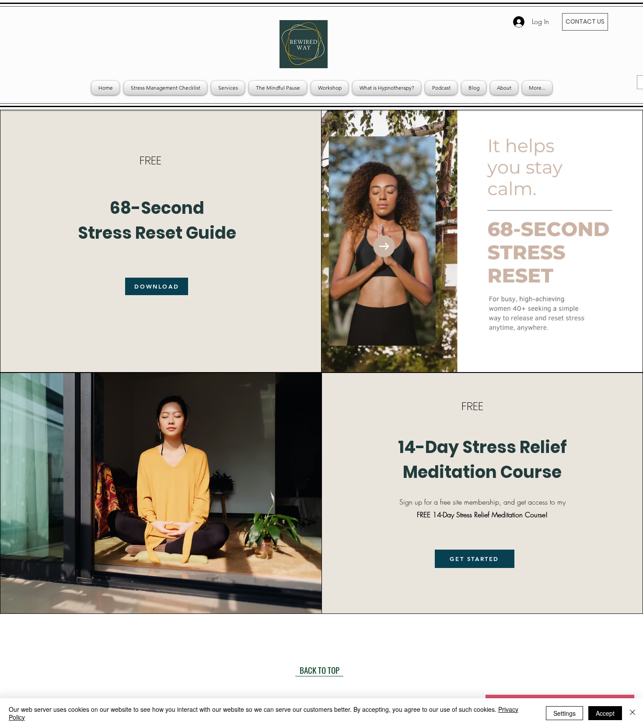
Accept (605, 713)
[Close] (632, 713)
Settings (564, 713)
